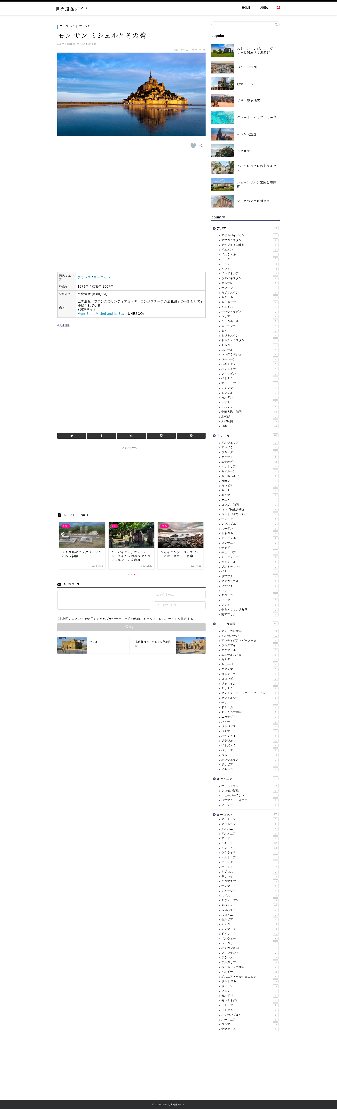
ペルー (249, 755)
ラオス (248, 402)
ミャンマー (248, 387)
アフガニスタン (248, 240)
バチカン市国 (248, 947)
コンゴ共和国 (248, 504)
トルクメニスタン (248, 340)
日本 (249, 426)
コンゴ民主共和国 (248, 509)
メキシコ (249, 769)
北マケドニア (248, 1029)
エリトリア (248, 466)
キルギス (248, 306)
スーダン (248, 528)
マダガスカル (248, 581)
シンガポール (248, 321)
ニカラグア (248, 716)
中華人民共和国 (249, 411)
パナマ (248, 731)
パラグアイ (248, 735)
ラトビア (248, 1005)
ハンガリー (248, 943)
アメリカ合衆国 (249, 631)
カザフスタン (248, 292)
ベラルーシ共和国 (248, 967)
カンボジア (248, 302)
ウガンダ (248, 452)
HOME (246, 7)
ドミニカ (248, 707)
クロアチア (249, 881)
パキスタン (248, 364)
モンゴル (248, 392)
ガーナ (248, 490)
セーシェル (248, 538)
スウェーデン (249, 900)
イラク (248, 259)
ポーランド (249, 986)
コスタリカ (248, 674)
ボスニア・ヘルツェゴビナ (248, 976)
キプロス (248, 871)
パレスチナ (248, 369)
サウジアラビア (248, 311)
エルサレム (248, 283)
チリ (248, 702)
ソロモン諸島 (248, 790)
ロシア (249, 1024)
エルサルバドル (248, 654)
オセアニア (247, 778)
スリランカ (248, 326)
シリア (248, 316)
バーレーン (248, 359)
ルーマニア (248, 1019)
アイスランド (248, 819)
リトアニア (248, 1010)
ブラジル (249, 740)
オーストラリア (249, 785)
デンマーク (249, 928)
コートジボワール (248, 514)
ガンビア (248, 485)
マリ (248, 590)
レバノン (248, 407)
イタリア (249, 847)
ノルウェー (248, 938)
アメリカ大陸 (247, 623)
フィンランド (248, 952)
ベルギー (249, 971)
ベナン (248, 571)
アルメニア (248, 833)
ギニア (248, 495)
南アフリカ (248, 614)
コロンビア (248, 678)
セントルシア (248, 697)
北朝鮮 (248, 416)
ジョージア (248, 890)
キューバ (248, 664)
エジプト (248, 457)
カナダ (249, 659)
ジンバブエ (248, 523)
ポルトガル (249, 981)
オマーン (248, 287)
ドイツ (249, 933)
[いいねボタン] (193, 146)
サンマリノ (248, 886)
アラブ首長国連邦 (248, 244)
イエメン (248, 249)
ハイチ (248, 721)
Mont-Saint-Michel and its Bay (101, 313)
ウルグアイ (248, 645)
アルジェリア (248, 442)
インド (249, 268)
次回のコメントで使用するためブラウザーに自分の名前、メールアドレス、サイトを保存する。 (129, 618)
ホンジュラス (248, 759)
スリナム (248, 688)
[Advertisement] (131, 378)
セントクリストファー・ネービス (248, 692)
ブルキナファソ (248, 566)
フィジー (248, 804)
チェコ (249, 924)
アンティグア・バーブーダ (248, 640)
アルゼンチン (249, 635)
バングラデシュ (248, 354)
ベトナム (248, 378)
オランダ (249, 862)
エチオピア (249, 461)
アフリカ (247, 435)
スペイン (249, 905)
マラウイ (248, 585)
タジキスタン (248, 335)
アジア (247, 228)
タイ (248, 330)
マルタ (248, 990)
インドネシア (249, 273)
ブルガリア (249, 962)
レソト (248, 604)
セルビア (248, 919)
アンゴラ (248, 447)
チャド (248, 547)
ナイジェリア (248, 557)
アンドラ (248, 838)
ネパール (248, 349)
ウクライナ (248, 852)
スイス (249, 895)
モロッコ (248, 595)
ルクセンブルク (248, 1014)
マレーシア (248, 383)
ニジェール (248, 562)
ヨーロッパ (67, 26)
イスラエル (248, 254)
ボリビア (248, 764)
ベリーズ (248, 750)
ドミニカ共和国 (248, 712)
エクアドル (248, 650)
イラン (249, 264)
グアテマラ (248, 669)
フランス (84, 26)
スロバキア (248, 909)
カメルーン (248, 471)
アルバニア (248, 828)
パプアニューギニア (248, 800)
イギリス (249, 843)
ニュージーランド (248, 795)
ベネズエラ (248, 745)
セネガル (248, 533)
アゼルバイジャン (248, 235)
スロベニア (248, 914)
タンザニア (248, 542)
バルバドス (248, 726)
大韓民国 (249, 421)
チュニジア (248, 552)
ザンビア (248, 519)
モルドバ (248, 995)
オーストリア (249, 867)
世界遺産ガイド (72, 8)
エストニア (248, 857)
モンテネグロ (248, 1000)
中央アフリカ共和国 (248, 609)
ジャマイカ (248, 683)
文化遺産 (64, 325)
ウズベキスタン (248, 278)
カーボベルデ (248, 476)
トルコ (249, 345)
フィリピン (248, 373)
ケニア (248, 499)
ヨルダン (248, 397)
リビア (248, 600)
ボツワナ (248, 576)
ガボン (248, 480)
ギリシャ (249, 876)
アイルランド (248, 824)
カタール (248, 297)
